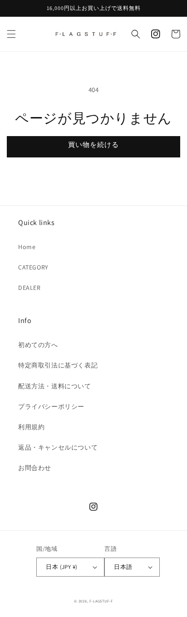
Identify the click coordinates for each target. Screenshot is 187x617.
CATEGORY (33, 267)
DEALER (29, 288)
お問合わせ (34, 468)
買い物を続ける (93, 144)
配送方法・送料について (54, 386)
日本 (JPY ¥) (61, 567)
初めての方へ (38, 345)
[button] (11, 34)
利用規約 (31, 427)
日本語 (123, 567)
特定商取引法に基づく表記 (58, 365)
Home (26, 247)
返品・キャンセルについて (58, 447)
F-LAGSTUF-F (101, 600)
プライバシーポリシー (51, 406)
